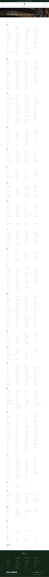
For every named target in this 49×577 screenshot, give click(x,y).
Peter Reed (26, 367)
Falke (7, 171)
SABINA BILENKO (9, 416)
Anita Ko (26, 34)
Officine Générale (9, 355)
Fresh (34, 176)
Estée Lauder (26, 160)
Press (34, 565)
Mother (35, 314)
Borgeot (26, 76)
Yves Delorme (17, 532)
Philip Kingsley (27, 371)
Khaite (26, 251)
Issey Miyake (26, 225)
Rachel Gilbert (8, 393)
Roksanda (35, 396)
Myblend (35, 323)
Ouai (25, 359)
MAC (7, 296)
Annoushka (26, 36)
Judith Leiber (35, 233)
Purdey (35, 378)
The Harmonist (18, 463)
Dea (7, 137)
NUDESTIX (35, 334)
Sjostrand (17, 445)
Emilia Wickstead (18, 153)
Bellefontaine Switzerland (19, 61)
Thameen (8, 478)
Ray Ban (8, 407)
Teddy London (8, 472)
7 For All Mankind (27, 547)
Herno (25, 205)
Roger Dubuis (36, 391)
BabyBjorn (8, 63)
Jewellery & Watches (23, 6)
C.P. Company (8, 95)
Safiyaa (7, 418)
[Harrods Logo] (24, 553)
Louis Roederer (36, 276)
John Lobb (26, 233)
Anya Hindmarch (27, 38)
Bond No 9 (26, 65)
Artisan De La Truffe (36, 27)
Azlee (35, 49)
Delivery (17, 560)
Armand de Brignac (27, 49)
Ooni (16, 357)
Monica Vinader (27, 327)
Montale (35, 299)
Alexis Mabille (17, 38)
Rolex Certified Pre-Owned (37, 402)
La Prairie (8, 285)
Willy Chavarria (27, 509)
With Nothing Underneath (28, 511)
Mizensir (26, 314)
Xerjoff (7, 523)
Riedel (25, 391)
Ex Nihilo (35, 162)
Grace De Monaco (36, 187)
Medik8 (17, 327)
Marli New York (18, 307)
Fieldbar (17, 173)
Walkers (8, 513)
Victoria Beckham (18, 502)
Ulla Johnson (17, 486)
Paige (7, 367)
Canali (7, 106)
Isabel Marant (17, 225)
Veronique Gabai (18, 497)
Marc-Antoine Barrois (18, 296)
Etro (34, 155)
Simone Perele (17, 438)
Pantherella (8, 378)
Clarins (26, 108)
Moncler (26, 325)
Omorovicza (17, 353)
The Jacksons (17, 465)
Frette (35, 178)
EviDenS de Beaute (36, 160)
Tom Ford (26, 476)
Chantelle (17, 106)
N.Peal (7, 334)
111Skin (7, 547)
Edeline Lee (8, 153)
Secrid (7, 449)
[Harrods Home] (24, 4)
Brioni (35, 65)
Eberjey (7, 151)
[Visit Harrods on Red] (40, 572)
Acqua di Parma (9, 38)
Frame (25, 178)
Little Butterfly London (28, 287)
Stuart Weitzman (36, 429)
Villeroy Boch (26, 502)
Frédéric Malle (36, 173)
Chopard (26, 95)
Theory (26, 459)
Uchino (7, 486)
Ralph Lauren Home (9, 402)
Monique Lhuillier (36, 296)
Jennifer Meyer (18, 235)
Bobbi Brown (17, 87)
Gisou (16, 194)
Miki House (26, 307)
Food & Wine (37, 6)
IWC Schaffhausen (36, 223)
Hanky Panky (8, 210)
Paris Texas (8, 382)
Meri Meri (26, 301)
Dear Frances (8, 139)
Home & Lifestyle (32, 6)
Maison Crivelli (8, 307)
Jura (34, 237)
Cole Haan (26, 123)
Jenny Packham (18, 237)
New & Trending (8, 6)
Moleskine (26, 323)
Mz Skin (35, 325)
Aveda (35, 45)
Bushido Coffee (36, 76)
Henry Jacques (18, 216)
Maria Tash (17, 301)
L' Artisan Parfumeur (9, 269)
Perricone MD (17, 380)
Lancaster (17, 276)
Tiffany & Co (26, 467)
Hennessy (17, 214)
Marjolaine (17, 305)
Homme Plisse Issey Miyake (28, 214)
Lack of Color (17, 267)
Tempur (7, 476)
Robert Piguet (26, 402)
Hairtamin (8, 205)
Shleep (16, 427)
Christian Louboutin (27, 97)
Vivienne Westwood (36, 500)
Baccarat (8, 65)
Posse (35, 369)
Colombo (35, 95)
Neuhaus (17, 341)
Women (12, 6)
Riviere (26, 396)
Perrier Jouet (17, 382)
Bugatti (35, 72)
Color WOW (35, 97)
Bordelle (26, 74)
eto (34, 151)
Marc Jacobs (8, 327)
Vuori (34, 502)
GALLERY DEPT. (9, 187)
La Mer (7, 282)
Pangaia (8, 375)
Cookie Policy (26, 568)
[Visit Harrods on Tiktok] (39, 572)
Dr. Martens (26, 144)
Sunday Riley (35, 434)
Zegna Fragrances (9, 540)
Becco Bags (8, 85)
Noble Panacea (27, 343)
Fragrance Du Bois (27, 176)
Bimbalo (17, 72)
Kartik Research (9, 258)
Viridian (35, 495)
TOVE (35, 461)
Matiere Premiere (18, 316)
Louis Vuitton (35, 278)
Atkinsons (35, 38)
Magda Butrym (8, 301)
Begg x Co (8, 87)
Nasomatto (8, 341)
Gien (16, 185)
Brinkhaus (35, 63)
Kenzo (16, 255)
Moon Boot (35, 305)
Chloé (16, 123)
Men (15, 6)
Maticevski (17, 314)
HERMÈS (26, 203)
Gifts (41, 6)
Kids (27, 6)
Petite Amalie (26, 369)
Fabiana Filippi (8, 169)
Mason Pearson (18, 312)
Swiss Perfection (36, 447)
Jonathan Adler (27, 241)
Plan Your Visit (8, 560)
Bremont (26, 87)
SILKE (16, 432)
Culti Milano (35, 119)
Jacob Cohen (8, 233)
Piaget (26, 373)
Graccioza (35, 185)
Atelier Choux (36, 36)
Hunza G (35, 212)
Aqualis (26, 43)
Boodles (26, 68)
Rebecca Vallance (18, 391)
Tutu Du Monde (36, 472)
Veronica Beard (18, 495)
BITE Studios (17, 81)
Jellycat (17, 233)
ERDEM (26, 153)
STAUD (26, 447)
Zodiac (26, 540)
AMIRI (16, 54)
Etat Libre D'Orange (27, 162)
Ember (16, 151)
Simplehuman (17, 440)
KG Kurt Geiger (18, 260)
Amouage (26, 27)
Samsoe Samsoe (9, 425)
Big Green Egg (17, 68)
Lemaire (26, 280)
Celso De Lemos (18, 97)
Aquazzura (26, 45)
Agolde (7, 49)
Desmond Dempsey (18, 137)
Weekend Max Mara (18, 513)
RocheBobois (26, 404)
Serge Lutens (17, 418)
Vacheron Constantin (9, 493)
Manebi (7, 321)
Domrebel (26, 135)
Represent (17, 398)
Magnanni (8, 305)
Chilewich (17, 121)
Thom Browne (26, 463)
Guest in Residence (36, 196)
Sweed (35, 445)
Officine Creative (9, 353)
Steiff (25, 451)
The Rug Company (18, 474)
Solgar (26, 429)
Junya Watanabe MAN (37, 235)
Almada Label (17, 43)
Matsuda (17, 318)
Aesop (7, 47)
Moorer (35, 307)
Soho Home (26, 425)
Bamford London (9, 72)
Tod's (25, 472)
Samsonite (8, 427)
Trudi (34, 465)
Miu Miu (26, 312)
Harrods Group (36, 560)
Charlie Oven (17, 110)
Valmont (8, 497)
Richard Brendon (18, 404)
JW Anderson (36, 241)
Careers (35, 563)
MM (25, 316)
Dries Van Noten (36, 131)
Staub (25, 445)
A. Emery (8, 27)
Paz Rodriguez (17, 375)
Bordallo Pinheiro (27, 72)
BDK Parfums (8, 81)
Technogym (8, 470)
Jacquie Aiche (8, 239)
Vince (35, 493)
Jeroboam (17, 239)
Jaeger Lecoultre (9, 241)
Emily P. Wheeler (18, 155)
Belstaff (17, 63)
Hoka (25, 210)
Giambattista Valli (9, 194)
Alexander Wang (18, 34)
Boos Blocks (26, 70)
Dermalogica (17, 135)
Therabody (26, 461)
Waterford (8, 515)
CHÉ (16, 117)
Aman (16, 49)
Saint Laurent (8, 423)
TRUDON (35, 467)
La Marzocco (8, 280)
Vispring (35, 497)
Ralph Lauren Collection (10, 400)
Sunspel (35, 438)
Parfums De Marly (9, 380)
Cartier (7, 117)
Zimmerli (17, 540)
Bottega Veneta (27, 81)
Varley (7, 500)
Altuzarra (17, 45)
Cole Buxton (26, 121)
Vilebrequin (26, 497)
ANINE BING (26, 32)
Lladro (35, 267)
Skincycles (17, 451)
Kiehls (25, 253)
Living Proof (26, 289)
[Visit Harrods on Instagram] (37, 572)
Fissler (16, 176)
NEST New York (18, 339)
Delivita (7, 144)
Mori (34, 310)
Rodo (25, 407)
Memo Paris (26, 299)
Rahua (7, 396)
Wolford (35, 509)
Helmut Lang (17, 212)
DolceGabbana (27, 131)
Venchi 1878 (17, 493)
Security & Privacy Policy (18, 574)
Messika (26, 303)
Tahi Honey (8, 459)
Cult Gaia (35, 117)
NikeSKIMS (26, 337)
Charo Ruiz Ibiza (18, 114)
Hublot (35, 205)
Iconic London (8, 223)
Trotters (35, 463)
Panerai (7, 373)
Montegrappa (36, 303)
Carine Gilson (8, 110)
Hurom (35, 214)
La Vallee (8, 287)
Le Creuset (26, 269)
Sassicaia (8, 440)
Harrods (17, 203)
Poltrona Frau (26, 382)
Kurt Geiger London (36, 253)
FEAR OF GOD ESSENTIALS (10, 176)
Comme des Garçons (37, 101)
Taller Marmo (8, 463)
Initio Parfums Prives (18, 223)
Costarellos (35, 110)
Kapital (7, 255)
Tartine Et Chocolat (9, 465)
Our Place (35, 351)
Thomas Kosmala (27, 465)
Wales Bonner (8, 511)
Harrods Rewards (27, 560)
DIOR (16, 142)
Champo (17, 101)
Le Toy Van (26, 276)
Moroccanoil (35, 312)
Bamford (8, 70)
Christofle (26, 99)
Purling (35, 384)
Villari (25, 500)
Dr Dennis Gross (27, 139)
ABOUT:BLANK (8, 32)
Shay (16, 423)
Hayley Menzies (18, 207)
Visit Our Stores (45, 6)
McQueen (17, 323)
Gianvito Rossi (8, 196)
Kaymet (17, 251)
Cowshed (35, 114)
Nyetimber (35, 339)
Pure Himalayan (36, 380)
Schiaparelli (8, 445)
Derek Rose (17, 133)
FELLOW (8, 178)
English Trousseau (18, 162)
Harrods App (17, 568)
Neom (16, 334)
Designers (3, 6)
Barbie (7, 76)
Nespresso (17, 337)
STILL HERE (35, 421)
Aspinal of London (36, 30)
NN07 (25, 341)
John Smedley (27, 235)
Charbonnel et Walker (18, 108)
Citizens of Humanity (27, 106)
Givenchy (17, 196)
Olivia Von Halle (18, 351)
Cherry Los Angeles (18, 119)
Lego (25, 278)
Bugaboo (35, 70)
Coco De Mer (26, 119)
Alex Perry (17, 32)
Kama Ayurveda (9, 253)
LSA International (36, 282)
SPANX (26, 434)
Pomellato (26, 384)
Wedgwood (17, 511)
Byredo (35, 83)
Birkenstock (17, 79)
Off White (8, 351)
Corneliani (35, 108)
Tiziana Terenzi (27, 470)
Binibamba (17, 74)
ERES (25, 155)
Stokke (35, 423)
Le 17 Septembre (27, 267)
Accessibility (8, 574)
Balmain (8, 68)
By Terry (35, 81)
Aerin (7, 45)
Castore (8, 123)
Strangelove (35, 427)
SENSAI (17, 414)
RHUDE (17, 402)
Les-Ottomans (27, 282)
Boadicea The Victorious (19, 85)
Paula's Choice (18, 373)
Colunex (35, 99)
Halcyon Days (8, 207)
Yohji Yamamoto (9, 532)
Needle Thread (8, 343)
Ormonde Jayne (27, 353)
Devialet (17, 139)
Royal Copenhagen (36, 404)
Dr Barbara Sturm (27, 137)
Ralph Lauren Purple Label (10, 404)
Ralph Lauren (8, 398)
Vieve (25, 495)
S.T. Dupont (8, 414)
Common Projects (36, 103)
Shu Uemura (17, 429)
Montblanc (35, 301)
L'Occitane (8, 274)
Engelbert (17, 160)
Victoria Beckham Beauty (28, 493)
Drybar (35, 135)
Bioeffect (17, 76)
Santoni (7, 434)
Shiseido (17, 425)
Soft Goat (26, 423)
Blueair (16, 83)
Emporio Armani (18, 158)
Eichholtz (8, 155)
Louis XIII (35, 280)
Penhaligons (17, 378)
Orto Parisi (26, 355)
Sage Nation (8, 421)
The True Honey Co (18, 476)
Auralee (35, 43)
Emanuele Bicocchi (9, 162)
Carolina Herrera (9, 114)
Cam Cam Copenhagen (10, 99)
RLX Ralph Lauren (27, 400)
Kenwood (17, 253)
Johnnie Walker (27, 237)
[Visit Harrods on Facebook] (36, 572)
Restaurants (8, 563)
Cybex (35, 121)
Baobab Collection (9, 74)
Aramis (26, 47)
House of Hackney (36, 203)
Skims (16, 449)
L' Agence (8, 267)
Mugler (35, 318)
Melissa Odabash (27, 296)
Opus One (17, 359)
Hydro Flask (35, 216)
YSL (16, 530)
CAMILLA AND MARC (9, 103)
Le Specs (26, 274)
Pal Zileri (8, 369)
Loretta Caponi (36, 274)
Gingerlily (17, 189)
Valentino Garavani (9, 495)
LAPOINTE (17, 282)
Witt (25, 513)
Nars (7, 339)
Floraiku (26, 169)
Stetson (35, 418)
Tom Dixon (26, 474)
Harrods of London (18, 205)
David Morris (8, 131)
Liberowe (26, 285)
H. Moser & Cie (8, 203)
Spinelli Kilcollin (27, 436)
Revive (16, 400)
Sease (7, 447)
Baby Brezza (8, 61)
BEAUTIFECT (8, 83)
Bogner (26, 61)
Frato (34, 169)
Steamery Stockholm (27, 449)
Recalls (26, 566)
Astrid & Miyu (35, 34)
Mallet (7, 316)
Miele (25, 305)
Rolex (35, 400)
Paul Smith (17, 371)
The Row (17, 472)
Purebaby (35, 382)
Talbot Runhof (8, 461)
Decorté (8, 142)
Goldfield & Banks (27, 194)
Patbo (16, 367)
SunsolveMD (35, 436)
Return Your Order (18, 565)
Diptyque (17, 144)
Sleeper (26, 416)
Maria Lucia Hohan (18, 299)
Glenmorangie (27, 187)
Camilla (7, 101)
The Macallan (17, 467)
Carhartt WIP (8, 108)
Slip (25, 418)
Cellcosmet (17, 95)
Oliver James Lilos (9, 359)
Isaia (25, 223)
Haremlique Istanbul (9, 216)
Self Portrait (8, 451)
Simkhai (17, 436)
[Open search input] (43, 5)
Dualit (35, 137)
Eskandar (26, 158)
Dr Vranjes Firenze (27, 142)
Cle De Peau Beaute (27, 112)
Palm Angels (8, 371)
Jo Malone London (18, 244)
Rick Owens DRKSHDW (19, 407)
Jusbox (35, 239)
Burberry (35, 74)
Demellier (17, 131)
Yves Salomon (27, 530)
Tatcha (7, 467)
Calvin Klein (8, 97)
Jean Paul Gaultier (9, 244)
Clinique (26, 114)
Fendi (16, 169)
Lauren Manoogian (18, 289)
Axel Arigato (35, 47)
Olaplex (7, 357)
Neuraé (17, 343)
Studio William (36, 432)
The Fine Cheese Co (18, 461)
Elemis (7, 158)
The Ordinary (17, 470)
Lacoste (17, 269)
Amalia (16, 47)
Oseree (26, 357)
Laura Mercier (17, 285)
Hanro (7, 212)
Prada (35, 371)
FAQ (7, 173)
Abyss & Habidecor (9, 34)
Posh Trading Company (37, 367)
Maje (7, 312)
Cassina (8, 121)
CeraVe (17, 99)
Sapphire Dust (8, 436)
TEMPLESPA (8, 474)
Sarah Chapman (9, 438)
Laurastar (17, 287)
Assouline (35, 32)
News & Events (8, 565)
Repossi (17, 396)
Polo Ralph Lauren (27, 378)
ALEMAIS (17, 27)
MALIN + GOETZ (9, 314)
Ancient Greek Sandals (28, 30)
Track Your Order (18, 563)
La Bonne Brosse (9, 276)
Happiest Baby (8, 214)
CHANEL (17, 103)
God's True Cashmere (28, 189)
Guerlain (35, 194)
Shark (16, 421)
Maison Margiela (9, 310)
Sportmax (26, 438)
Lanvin (16, 280)
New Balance (26, 334)
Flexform (17, 178)
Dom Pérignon (27, 133)
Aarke (7, 30)
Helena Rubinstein (18, 210)
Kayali (7, 260)
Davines (8, 133)
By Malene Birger (36, 79)
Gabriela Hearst (9, 185)
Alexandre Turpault (18, 36)
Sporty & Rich (26, 440)
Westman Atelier (18, 515)
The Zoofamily (17, 478)
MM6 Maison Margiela (28, 318)
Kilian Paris (26, 255)
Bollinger (26, 63)
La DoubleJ (8, 278)
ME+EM (17, 325)
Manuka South (8, 325)
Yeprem (7, 530)
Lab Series (8, 289)
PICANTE (26, 375)
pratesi (35, 375)
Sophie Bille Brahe (27, 432)
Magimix (8, 303)
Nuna (34, 337)
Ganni (7, 189)
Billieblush (17, 70)
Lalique (17, 274)
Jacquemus (8, 235)
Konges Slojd (35, 251)
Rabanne (8, 391)
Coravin (35, 106)
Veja (7, 502)
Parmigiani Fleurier (9, 384)
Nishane (26, 339)
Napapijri (8, 337)
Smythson (26, 421)
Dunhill (35, 139)
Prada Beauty (36, 373)
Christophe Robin (27, 101)
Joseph (26, 244)
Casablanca (8, 119)
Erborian (26, 151)
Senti (16, 416)
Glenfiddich (26, 185)
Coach (26, 117)
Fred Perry (35, 171)
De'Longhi (8, 135)
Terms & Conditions (12, 574)
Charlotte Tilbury (18, 112)
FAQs (25, 563)
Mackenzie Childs (9, 299)
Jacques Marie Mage (9, 237)
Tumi (34, 470)
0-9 (40, 20)
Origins (26, 351)
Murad (35, 321)
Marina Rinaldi (17, 303)
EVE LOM (35, 158)
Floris (25, 171)
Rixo (25, 398)
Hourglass (26, 216)
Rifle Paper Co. (27, 393)
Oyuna (35, 353)
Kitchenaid (26, 258)
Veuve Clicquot (18, 500)
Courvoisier (35, 112)
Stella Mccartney (36, 414)
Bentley (17, 65)
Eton (34, 153)
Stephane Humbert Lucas (37, 416)
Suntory (35, 440)
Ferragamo (17, 171)
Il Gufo (7, 225)
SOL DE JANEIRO (27, 427)
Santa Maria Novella (9, 432)
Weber (16, 509)
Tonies (26, 478)
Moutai (35, 316)
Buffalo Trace (36, 68)
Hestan (26, 207)
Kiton (25, 260)
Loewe (35, 269)
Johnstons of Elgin (27, 239)
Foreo (25, 173)
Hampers (17, 566)
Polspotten (26, 380)
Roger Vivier (35, 393)
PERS (16, 384)
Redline (17, 393)
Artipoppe (26, 54)
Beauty (18, 6)
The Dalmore (17, 459)
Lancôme (17, 278)
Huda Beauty (35, 207)
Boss (25, 79)
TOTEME (35, 459)
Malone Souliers (9, 318)
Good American (27, 196)
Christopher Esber (27, 103)
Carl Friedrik (8, 112)
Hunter (35, 210)
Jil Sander (17, 241)
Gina (16, 187)
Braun (25, 85)
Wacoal (7, 509)
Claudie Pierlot (27, 110)
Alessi (16, 30)
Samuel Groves (8, 429)
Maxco (16, 321)
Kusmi (35, 255)
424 (16, 547)
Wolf (25, 515)
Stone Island (35, 425)
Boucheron (26, 83)
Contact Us (26, 565)
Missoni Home (27, 310)
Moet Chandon (27, 321)
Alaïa (7, 54)
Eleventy (8, 160)
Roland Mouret (36, 398)
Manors (7, 323)
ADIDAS (8, 43)
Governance (35, 566)
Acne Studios (8, 36)
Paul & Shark (17, 369)
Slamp (25, 414)
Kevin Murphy (17, 258)
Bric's (34, 61)
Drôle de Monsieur (36, 133)
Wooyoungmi (35, 511)
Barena (7, 79)
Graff (34, 189)
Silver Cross (17, 434)
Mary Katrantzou (18, 310)
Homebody (26, 212)
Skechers (17, 447)
